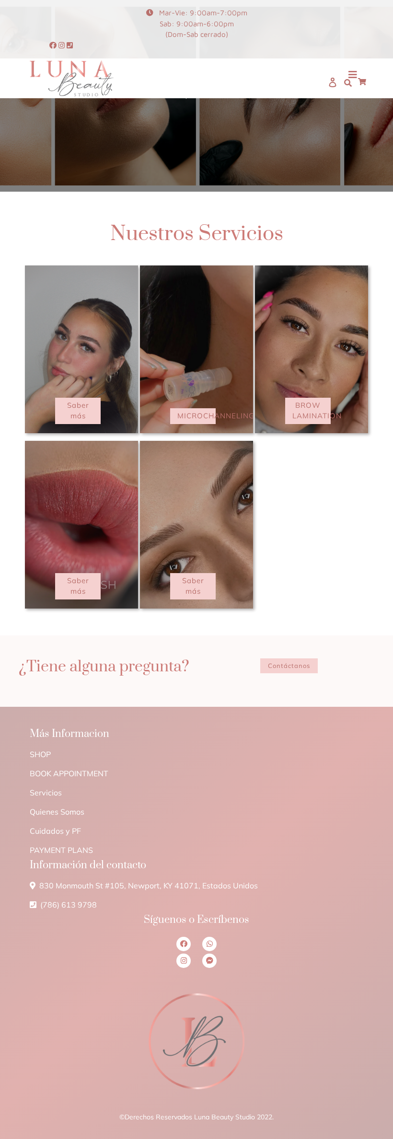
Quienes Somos (57, 812)
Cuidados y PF (55, 831)
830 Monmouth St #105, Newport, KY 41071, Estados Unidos (147, 885)
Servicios (46, 792)
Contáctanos (289, 665)
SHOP (40, 754)
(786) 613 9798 (67, 904)
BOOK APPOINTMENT (69, 773)
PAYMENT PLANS (61, 850)
